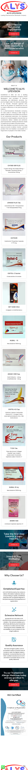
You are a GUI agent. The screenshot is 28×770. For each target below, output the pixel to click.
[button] (14, 34)
